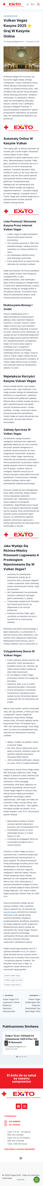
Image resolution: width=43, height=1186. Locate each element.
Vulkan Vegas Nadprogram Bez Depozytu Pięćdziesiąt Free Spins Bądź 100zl (32, 1003)
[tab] (17, 1056)
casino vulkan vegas (12, 975)
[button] (20, 1158)
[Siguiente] (37, 1043)
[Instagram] (24, 1106)
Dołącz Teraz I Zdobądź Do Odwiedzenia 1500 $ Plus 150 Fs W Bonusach (21, 1039)
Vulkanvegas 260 (11, 16)
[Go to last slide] (6, 1043)
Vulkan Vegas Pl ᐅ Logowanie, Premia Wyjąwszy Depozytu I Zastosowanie (11, 1003)
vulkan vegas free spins (13, 980)
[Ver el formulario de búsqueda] (38, 4)
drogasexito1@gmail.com (15, 41)
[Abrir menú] (27, 4)
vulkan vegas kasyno (12, 985)
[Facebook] (18, 1106)
